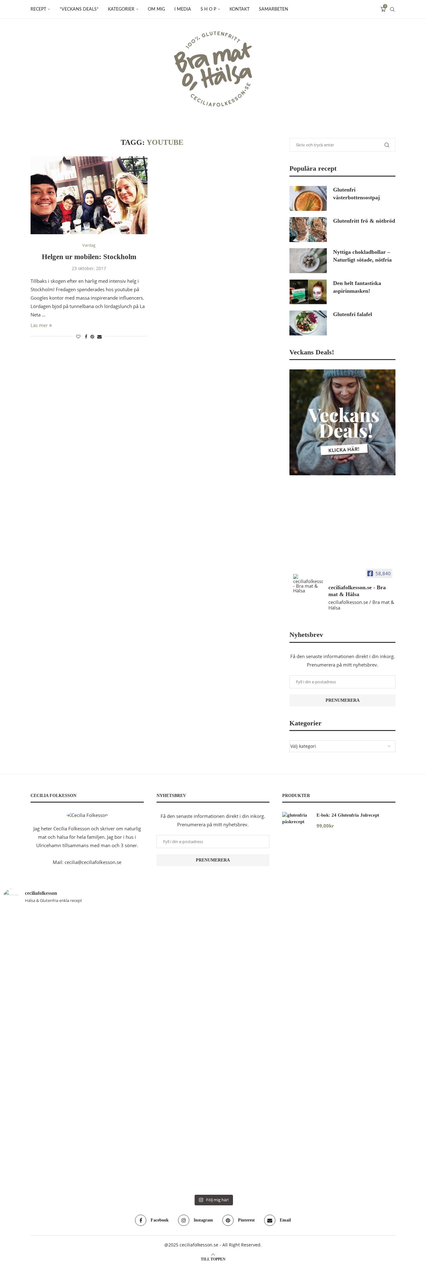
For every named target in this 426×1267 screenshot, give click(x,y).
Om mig (156, 9)
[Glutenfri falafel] (308, 323)
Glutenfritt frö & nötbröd (364, 221)
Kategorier (121, 9)
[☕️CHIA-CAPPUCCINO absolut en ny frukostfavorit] (248, 971)
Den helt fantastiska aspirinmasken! (357, 287)
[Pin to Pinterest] (92, 336)
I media (182, 9)
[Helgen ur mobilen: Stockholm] (89, 195)
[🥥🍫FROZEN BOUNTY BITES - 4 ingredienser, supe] (319, 992)
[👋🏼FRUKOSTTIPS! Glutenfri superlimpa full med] (108, 1025)
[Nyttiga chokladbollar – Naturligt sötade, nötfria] (308, 260)
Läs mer (39, 325)
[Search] (392, 9)
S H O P (208, 9)
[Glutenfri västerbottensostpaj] (308, 198)
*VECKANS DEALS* (79, 9)
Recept (38, 9)
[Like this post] (78, 336)
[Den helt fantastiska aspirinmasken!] (308, 291)
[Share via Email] (99, 336)
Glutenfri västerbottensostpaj (356, 194)
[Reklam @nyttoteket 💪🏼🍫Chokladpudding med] (389, 1013)
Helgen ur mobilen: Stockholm (89, 257)
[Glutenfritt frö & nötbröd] (308, 229)
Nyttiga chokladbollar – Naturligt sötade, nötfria (362, 256)
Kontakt (239, 9)
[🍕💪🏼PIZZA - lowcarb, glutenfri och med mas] (37, 1013)
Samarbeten (273, 9)
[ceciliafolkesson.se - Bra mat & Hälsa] (308, 583)
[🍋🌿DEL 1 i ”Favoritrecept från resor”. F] (178, 1050)
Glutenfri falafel (352, 314)
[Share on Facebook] (86, 336)
